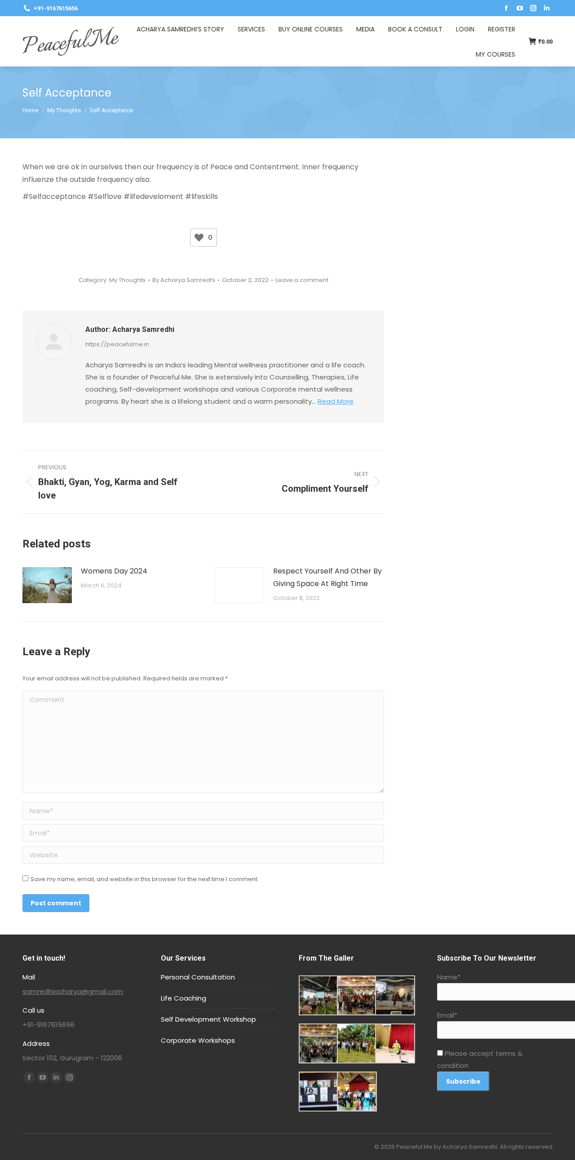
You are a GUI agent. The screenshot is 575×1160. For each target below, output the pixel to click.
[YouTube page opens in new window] (520, 8)
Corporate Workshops (198, 1040)
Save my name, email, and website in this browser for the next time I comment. (145, 879)
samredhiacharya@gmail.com (72, 991)
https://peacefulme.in (117, 344)
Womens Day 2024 (114, 571)
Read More (336, 401)
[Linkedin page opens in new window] (547, 8)
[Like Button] (199, 237)
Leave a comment (301, 280)
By (183, 280)
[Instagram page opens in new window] (533, 8)
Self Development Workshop (208, 1019)
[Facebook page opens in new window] (506, 8)
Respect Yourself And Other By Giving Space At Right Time (327, 577)
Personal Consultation (198, 977)
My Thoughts (127, 280)
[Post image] (47, 585)
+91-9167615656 (56, 8)
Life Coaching (183, 998)
